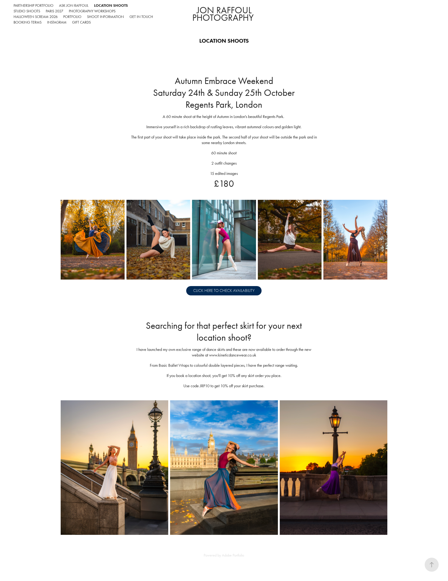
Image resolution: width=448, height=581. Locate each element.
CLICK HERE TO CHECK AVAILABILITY (224, 290)
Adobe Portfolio (233, 555)
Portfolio (72, 16)
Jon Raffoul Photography (224, 14)
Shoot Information (105, 16)
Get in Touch (141, 16)
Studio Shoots (27, 11)
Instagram (56, 22)
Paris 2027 (54, 11)
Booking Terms (28, 22)
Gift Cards (81, 22)
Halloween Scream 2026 (36, 16)
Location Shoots (111, 5)
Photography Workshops (92, 11)
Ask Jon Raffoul (73, 5)
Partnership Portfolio (33, 5)
